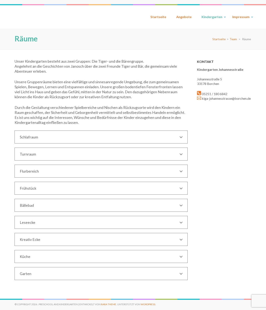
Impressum (241, 17)
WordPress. (148, 304)
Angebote (184, 17)
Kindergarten (212, 17)
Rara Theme (108, 304)
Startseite (158, 17)
